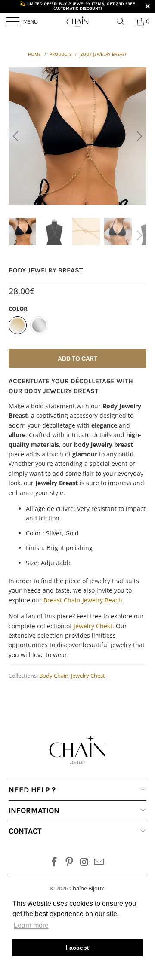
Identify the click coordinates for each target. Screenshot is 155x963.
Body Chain (53, 675)
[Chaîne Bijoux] (77, 21)
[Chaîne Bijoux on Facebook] (54, 862)
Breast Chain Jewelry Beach (82, 600)
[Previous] (16, 136)
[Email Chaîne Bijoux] (99, 862)
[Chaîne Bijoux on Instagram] (84, 862)
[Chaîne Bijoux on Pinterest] (69, 862)
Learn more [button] (31, 925)
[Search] (123, 21)
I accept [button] (77, 947)
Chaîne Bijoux (86, 888)
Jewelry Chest (93, 626)
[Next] (138, 136)
